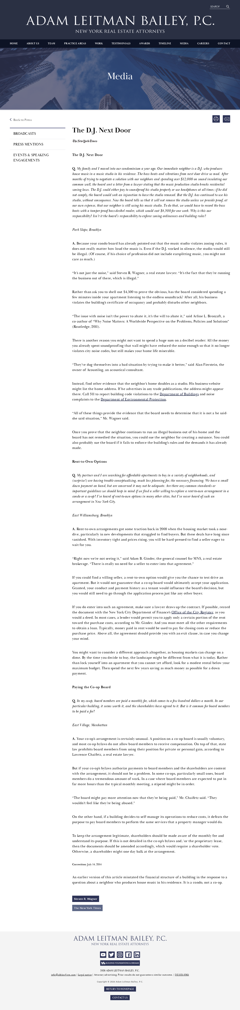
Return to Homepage (120, 989)
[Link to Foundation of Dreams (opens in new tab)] (120, 963)
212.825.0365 (182, 974)
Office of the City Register (192, 612)
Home (14, 43)
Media (184, 43)
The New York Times (87, 908)
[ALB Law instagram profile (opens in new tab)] (120, 955)
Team (51, 43)
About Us (33, 43)
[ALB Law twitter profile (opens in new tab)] (111, 955)
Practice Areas (75, 43)
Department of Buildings (179, 394)
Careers (203, 43)
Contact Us (120, 997)
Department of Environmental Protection (133, 399)
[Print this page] (216, 119)
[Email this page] (226, 119)
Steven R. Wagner (85, 899)
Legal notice (85, 974)
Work (99, 43)
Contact (224, 43)
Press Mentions (28, 144)
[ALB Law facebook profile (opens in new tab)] (128, 955)
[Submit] (227, 6)
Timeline (165, 43)
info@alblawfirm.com (63, 974)
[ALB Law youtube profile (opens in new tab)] (103, 955)
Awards (144, 43)
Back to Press (22, 120)
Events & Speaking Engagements (31, 157)
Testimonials (121, 43)
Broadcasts (24, 133)
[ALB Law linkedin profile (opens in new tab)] (137, 955)
